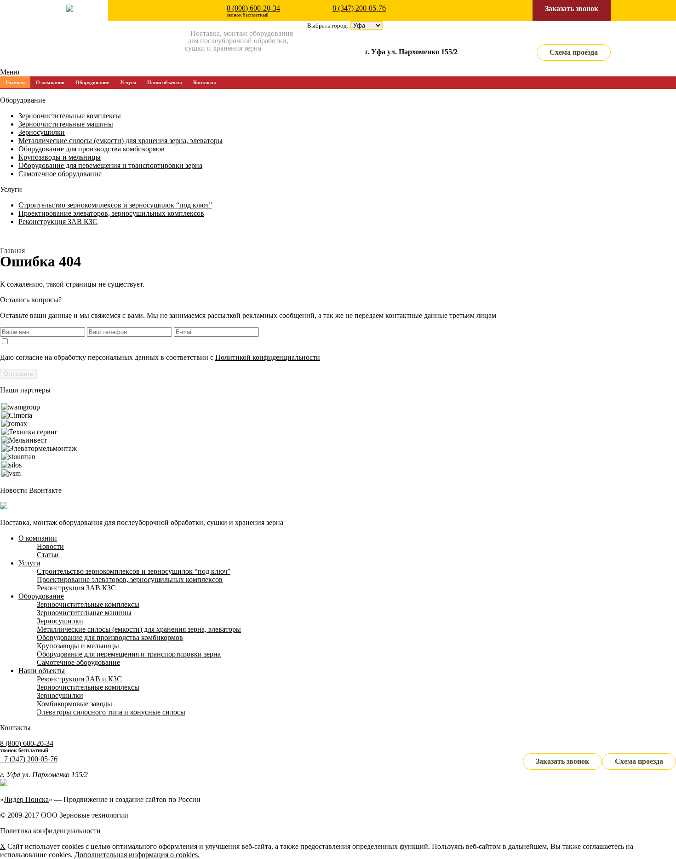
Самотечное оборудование (60, 174)
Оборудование (92, 82)
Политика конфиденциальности (50, 831)
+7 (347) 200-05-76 (28, 759)
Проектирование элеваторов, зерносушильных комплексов (111, 213)
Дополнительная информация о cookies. (137, 855)
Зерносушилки (41, 132)
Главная (15, 82)
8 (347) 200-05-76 (359, 8)
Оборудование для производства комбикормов (91, 149)
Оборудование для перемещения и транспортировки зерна (110, 165)
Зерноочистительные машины (65, 124)
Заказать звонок (571, 8)
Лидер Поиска (26, 799)
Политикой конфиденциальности (267, 357)
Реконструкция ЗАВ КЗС (57, 221)
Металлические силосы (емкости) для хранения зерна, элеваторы (120, 140)
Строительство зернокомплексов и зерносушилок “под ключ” (115, 205)
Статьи (48, 555)
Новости (50, 546)
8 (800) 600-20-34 (253, 8)
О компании (50, 82)
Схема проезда (574, 52)
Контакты (204, 82)
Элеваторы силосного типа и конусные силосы (111, 712)
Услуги (128, 82)
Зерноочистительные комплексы (69, 116)
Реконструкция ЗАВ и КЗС (79, 679)
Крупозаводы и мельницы (59, 157)
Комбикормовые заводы (74, 704)
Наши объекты (164, 82)
